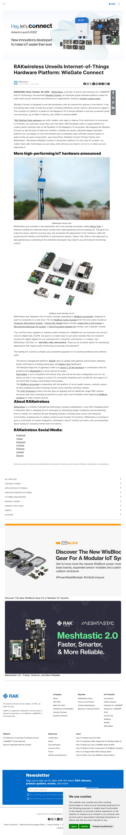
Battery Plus (64, 364)
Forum (50, 752)
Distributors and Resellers (63, 709)
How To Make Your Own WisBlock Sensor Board (95, 755)
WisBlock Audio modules (65, 320)
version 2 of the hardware (72, 367)
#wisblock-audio (66, 464)
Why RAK (57, 702)
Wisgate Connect (54, 95)
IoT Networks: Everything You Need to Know (21, 738)
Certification (53, 738)
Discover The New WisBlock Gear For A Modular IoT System (37, 598)
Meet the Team (59, 705)
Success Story (54, 748)
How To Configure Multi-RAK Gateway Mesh (93, 752)
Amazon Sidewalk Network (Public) (17, 745)
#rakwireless (44, 464)
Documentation (54, 745)
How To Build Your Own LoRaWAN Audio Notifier (95, 745)
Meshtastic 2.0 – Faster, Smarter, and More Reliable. (33, 675)
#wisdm (76, 464)
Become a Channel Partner (88, 709)
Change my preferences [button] (102, 826)
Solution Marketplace (86, 705)
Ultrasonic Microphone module (28, 323)
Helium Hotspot (110, 702)
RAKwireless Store (85, 698)
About (55, 698)
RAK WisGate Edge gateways (28, 120)
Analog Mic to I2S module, (90, 323)
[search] (119, 4)
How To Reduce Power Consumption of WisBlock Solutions (99, 748)
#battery (83, 464)
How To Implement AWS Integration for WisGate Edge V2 (99, 741)
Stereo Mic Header (54, 323)
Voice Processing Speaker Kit (62, 326)
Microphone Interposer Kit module (30, 326)
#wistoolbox (104, 464)
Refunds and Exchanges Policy (31, 825)
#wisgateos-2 (93, 464)
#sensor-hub (34, 464)
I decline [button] (84, 826)
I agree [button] (74, 826)
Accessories (108, 698)
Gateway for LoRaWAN (113, 705)
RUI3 (106, 712)
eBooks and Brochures (57, 755)
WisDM (52, 361)
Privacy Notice (52, 825)
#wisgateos (54, 464)
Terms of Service (10, 825)
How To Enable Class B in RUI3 (88, 738)
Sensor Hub (95, 226)
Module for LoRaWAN (113, 709)
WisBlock (107, 719)
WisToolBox (21, 374)
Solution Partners (60, 712)
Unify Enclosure (27, 391)
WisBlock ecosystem (29, 384)
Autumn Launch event (90, 98)
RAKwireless (23, 82)
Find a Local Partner (86, 702)
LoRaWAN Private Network (14, 741)
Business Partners (60, 716)
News (50, 741)
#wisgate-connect (21, 464)
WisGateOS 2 (36, 371)
